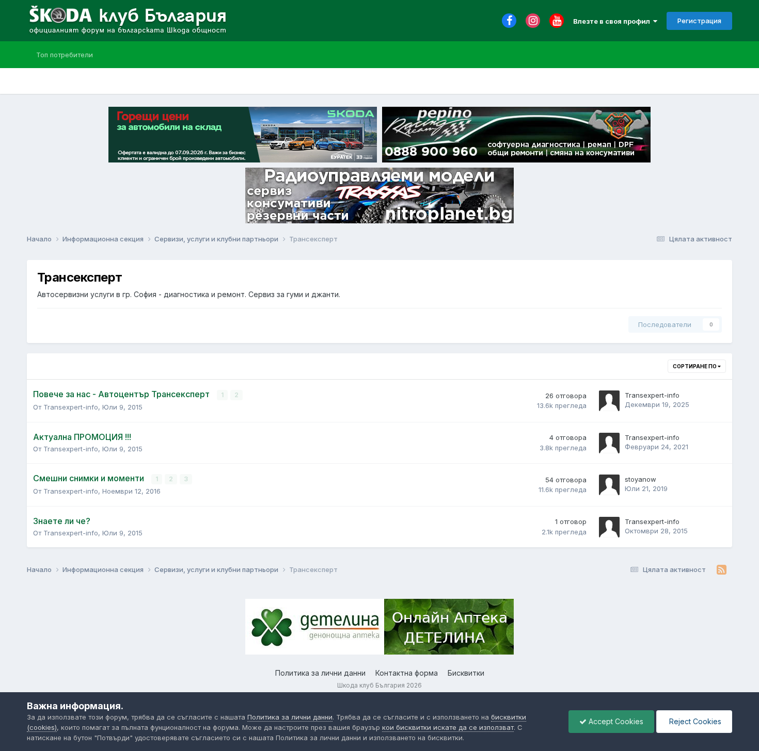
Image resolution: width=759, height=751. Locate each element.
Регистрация (699, 21)
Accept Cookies (615, 721)
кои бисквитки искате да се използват (448, 727)
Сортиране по (695, 366)
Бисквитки (466, 672)
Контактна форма (406, 672)
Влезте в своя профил (613, 21)
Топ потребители (64, 55)
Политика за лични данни (320, 672)
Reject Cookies (694, 721)
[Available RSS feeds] (721, 570)
